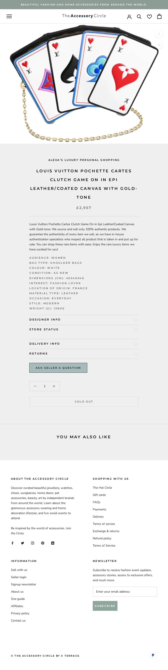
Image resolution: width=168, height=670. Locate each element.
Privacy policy (20, 613)
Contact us (18, 620)
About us (17, 592)
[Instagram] (32, 542)
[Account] (129, 16)
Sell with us (19, 570)
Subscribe (105, 606)
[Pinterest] (42, 542)
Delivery (98, 517)
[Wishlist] (149, 16)
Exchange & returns (106, 531)
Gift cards (99, 495)
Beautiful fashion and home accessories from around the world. (84, 4)
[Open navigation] (9, 16)
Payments (99, 509)
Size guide (18, 599)
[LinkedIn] (52, 542)
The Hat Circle (102, 488)
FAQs (96, 502)
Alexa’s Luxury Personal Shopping (84, 160)
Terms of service (104, 524)
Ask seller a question (58, 367)
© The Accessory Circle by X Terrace (45, 655)
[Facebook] (12, 542)
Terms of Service (104, 545)
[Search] (139, 16)
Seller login (18, 577)
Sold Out (84, 401)
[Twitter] (22, 542)
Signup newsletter (23, 584)
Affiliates (17, 606)
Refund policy (102, 538)
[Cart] (159, 16)
